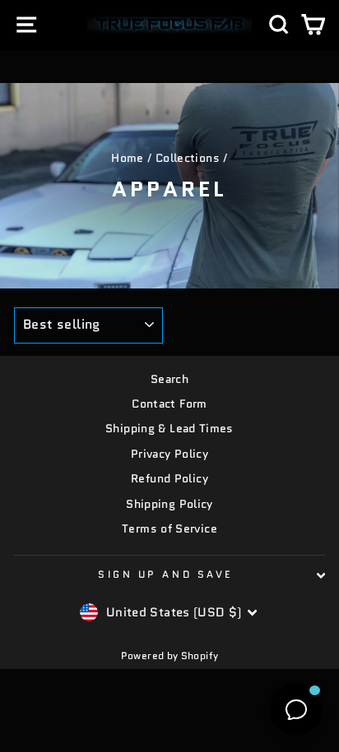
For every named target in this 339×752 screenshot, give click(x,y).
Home (127, 158)
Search (169, 379)
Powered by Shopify (170, 655)
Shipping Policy (169, 504)
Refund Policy (169, 479)
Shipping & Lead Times (169, 428)
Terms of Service (169, 529)
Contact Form (169, 404)
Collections (188, 158)
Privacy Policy (169, 454)
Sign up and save (165, 574)
